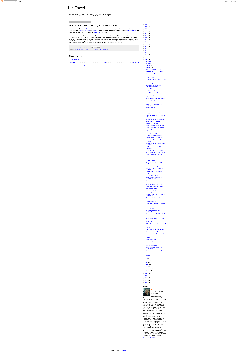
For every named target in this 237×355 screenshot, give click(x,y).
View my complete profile (149, 337)
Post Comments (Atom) (82, 65)
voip (104, 49)
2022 (146, 33)
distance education (94, 49)
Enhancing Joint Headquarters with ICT (156, 166)
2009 (146, 273)
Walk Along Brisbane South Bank (154, 69)
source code (97, 32)
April (147, 264)
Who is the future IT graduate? (153, 121)
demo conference (131, 30)
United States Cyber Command (153, 216)
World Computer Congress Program (155, 127)
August (148, 255)
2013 (146, 52)
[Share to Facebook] (97, 47)
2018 (146, 42)
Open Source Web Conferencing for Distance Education (155, 132)
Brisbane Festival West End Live (154, 137)
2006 (146, 280)
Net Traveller (78, 8)
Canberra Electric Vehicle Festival (154, 150)
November (149, 63)
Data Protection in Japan (152, 188)
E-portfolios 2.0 (149, 88)
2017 (146, 44)
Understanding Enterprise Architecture (155, 152)
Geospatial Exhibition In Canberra (154, 184)
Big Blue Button (84, 29)
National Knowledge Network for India (155, 98)
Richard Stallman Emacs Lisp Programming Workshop (153, 86)
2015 (146, 48)
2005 (146, 282)
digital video (82, 49)
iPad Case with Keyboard (152, 239)
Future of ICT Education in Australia (154, 123)
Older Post (136, 62)
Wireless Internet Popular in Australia (155, 119)
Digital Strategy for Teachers (153, 83)
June (147, 260)
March (147, 266)
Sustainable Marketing (151, 157)
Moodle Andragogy (150, 107)
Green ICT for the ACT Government (154, 110)
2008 (146, 275)
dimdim (87, 49)
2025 (146, 26)
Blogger (125, 350)
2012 (146, 55)
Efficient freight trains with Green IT (154, 186)
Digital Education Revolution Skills (154, 93)
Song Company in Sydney (152, 175)
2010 (146, 59)
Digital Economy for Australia (153, 253)
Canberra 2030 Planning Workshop (155, 197)
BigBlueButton (76, 49)
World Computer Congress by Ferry (155, 90)
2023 (146, 31)
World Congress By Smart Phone (154, 154)
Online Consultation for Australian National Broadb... (154, 76)
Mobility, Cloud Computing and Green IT (156, 224)
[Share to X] (95, 47)
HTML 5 (100, 49)
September (149, 67)
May (147, 262)
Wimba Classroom (85, 30)
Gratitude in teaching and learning (154, 251)
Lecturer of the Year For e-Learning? (155, 234)
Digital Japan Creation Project (153, 231)
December (149, 61)
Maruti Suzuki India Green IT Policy (154, 71)
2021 (146, 35)
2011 (146, 57)
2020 (146, 37)
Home (104, 62)
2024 (146, 29)
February (148, 268)
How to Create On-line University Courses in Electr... (154, 178)
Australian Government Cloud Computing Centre (153, 200)
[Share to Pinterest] (99, 47)
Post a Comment (75, 59)
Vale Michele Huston (151, 221)
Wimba (106, 49)
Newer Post (72, 62)
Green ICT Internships (151, 245)
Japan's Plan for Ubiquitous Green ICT (155, 229)
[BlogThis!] (94, 47)
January (148, 271)
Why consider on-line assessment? (154, 130)
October (148, 65)
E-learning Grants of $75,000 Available (155, 214)
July (147, 258)
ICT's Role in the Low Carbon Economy (156, 73)
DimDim (95, 30)
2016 (146, 46)
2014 (146, 50)
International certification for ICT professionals (154, 207)
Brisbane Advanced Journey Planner (155, 135)
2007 (146, 278)
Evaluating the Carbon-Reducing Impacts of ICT (154, 172)
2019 (146, 39)
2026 (146, 24)
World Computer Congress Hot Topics (155, 125)
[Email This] (92, 47)
